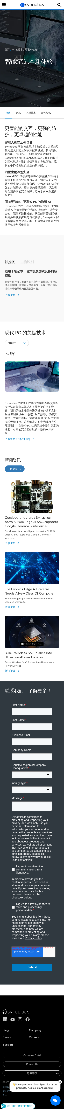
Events (7, 1037)
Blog (6, 1030)
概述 (8, 112)
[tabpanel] (32, 283)
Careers (34, 1037)
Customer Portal (32, 1055)
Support (8, 1044)
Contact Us (32, 1064)
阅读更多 (10, 543)
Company (35, 1030)
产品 (18, 112)
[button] (18, 1105)
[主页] (32, 5)
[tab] (10, 262)
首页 (7, 49)
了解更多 (10, 295)
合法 (5, 1095)
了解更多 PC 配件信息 (18, 439)
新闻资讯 (46, 112)
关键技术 (31, 112)
